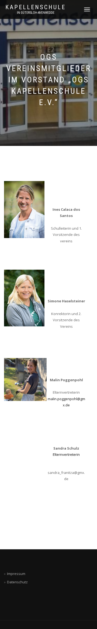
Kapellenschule (35, 7)
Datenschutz (17, 582)
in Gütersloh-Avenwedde (35, 13)
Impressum (16, 573)
